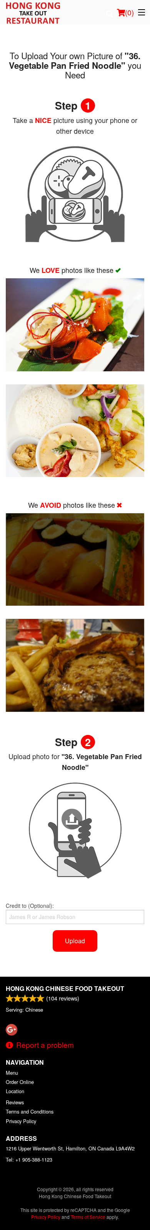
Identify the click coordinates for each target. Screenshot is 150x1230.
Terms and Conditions (29, 1111)
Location (15, 1091)
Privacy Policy (21, 1121)
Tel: (29, 1159)
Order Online (20, 1081)
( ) (129, 12)
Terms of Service (88, 1216)
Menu (12, 1072)
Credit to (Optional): (30, 905)
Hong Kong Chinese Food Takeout (65, 988)
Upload (75, 940)
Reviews (15, 1102)
